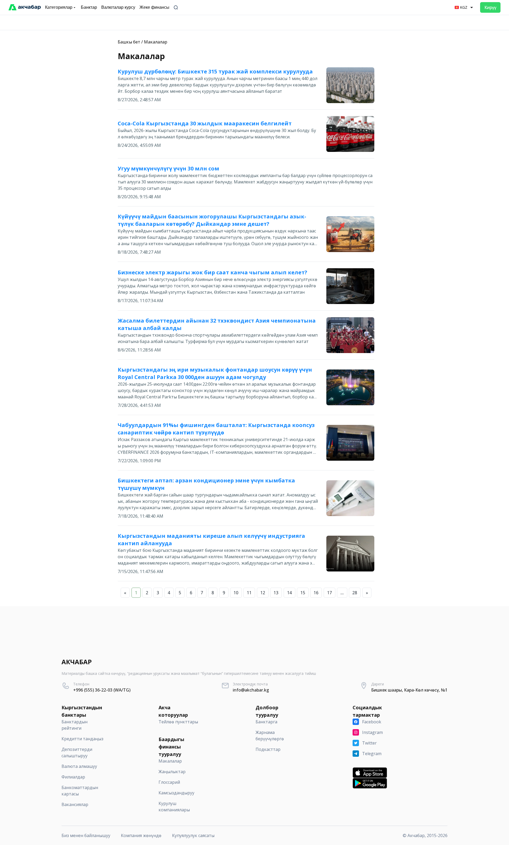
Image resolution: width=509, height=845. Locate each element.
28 (354, 593)
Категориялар (58, 7)
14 (289, 593)
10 (236, 593)
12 (262, 593)
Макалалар (155, 42)
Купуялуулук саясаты (193, 835)
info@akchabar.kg (251, 690)
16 (316, 593)
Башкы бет (129, 42)
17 (329, 593)
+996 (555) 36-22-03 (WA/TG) (101, 690)
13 (276, 593)
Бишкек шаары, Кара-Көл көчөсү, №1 (409, 690)
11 (249, 593)
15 (302, 593)
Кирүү (490, 7)
